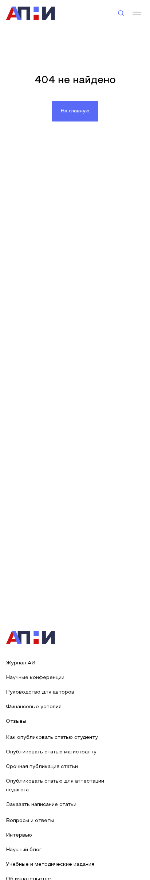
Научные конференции (35, 677)
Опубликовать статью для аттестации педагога (55, 785)
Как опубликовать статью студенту (52, 737)
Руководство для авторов (40, 692)
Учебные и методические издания (50, 864)
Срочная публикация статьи (42, 766)
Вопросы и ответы (30, 820)
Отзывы (16, 721)
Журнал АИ (20, 663)
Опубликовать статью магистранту (51, 752)
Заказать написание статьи (41, 804)
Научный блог (24, 850)
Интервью (19, 835)
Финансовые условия (34, 707)
